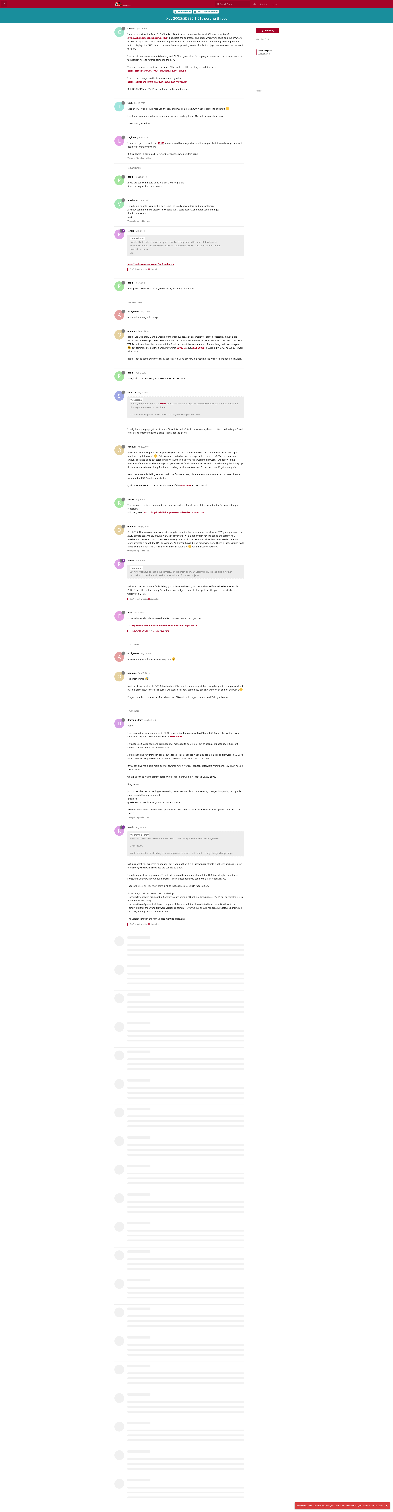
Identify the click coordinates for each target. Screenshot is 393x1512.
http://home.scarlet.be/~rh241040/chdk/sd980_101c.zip (156, 70)
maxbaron (138, 238)
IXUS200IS (185, 485)
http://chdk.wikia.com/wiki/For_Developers (150, 264)
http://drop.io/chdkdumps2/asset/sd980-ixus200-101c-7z (174, 512)
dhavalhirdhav (141, 834)
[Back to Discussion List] (4, 4)
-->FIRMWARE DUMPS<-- (140, 631)
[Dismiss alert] (386, 1505)
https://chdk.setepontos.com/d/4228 (147, 37)
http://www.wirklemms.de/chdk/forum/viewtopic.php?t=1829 (164, 625)
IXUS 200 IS (198, 347)
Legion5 (137, 399)
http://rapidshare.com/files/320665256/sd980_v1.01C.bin (157, 81)
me (167, 631)
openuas (137, 568)
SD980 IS (181, 347)
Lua (162, 631)
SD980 (161, 143)
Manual (156, 631)
